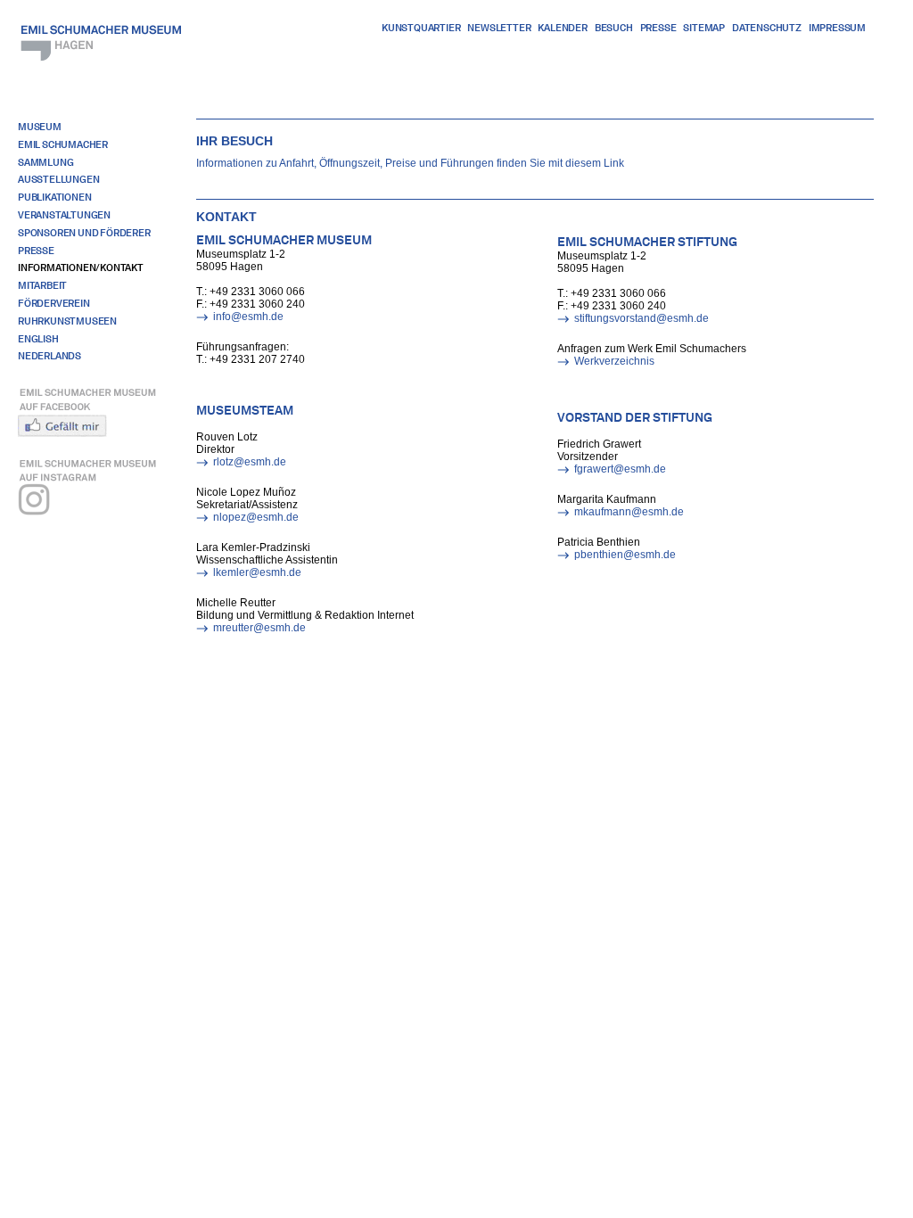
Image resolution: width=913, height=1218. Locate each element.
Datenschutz (767, 27)
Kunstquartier (421, 27)
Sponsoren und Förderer (84, 232)
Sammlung (45, 162)
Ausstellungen (58, 179)
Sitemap (704, 27)
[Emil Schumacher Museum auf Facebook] (94, 410)
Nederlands (49, 356)
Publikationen (54, 197)
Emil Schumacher (63, 144)
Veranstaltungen (64, 215)
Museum (40, 126)
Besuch (614, 27)
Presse (658, 27)
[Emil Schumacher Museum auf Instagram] (94, 493)
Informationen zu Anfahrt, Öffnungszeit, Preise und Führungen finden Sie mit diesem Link (410, 163)
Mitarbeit (42, 285)
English (38, 339)
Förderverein (54, 303)
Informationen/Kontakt (81, 267)
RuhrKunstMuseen (67, 321)
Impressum (837, 27)
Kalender (562, 27)
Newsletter (499, 27)
